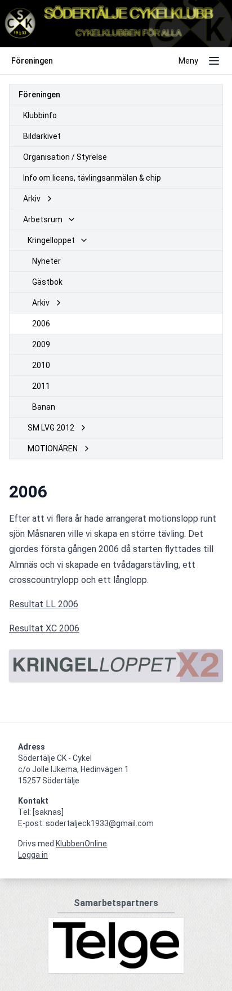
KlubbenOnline (81, 843)
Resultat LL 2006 (43, 604)
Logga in (33, 854)
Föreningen (39, 94)
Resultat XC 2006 (44, 628)
